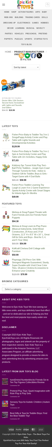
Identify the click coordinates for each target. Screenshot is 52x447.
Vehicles (19, 34)
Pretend (43, 34)
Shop (13, 12)
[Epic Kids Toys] (25, 4)
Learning (20, 28)
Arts (37, 12)
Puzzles (19, 39)
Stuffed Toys (41, 39)
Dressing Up (9, 23)
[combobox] (26, 289)
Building (19, 17)
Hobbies (45, 23)
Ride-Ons (8, 17)
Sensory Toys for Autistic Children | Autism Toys (30, 403)
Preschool (31, 34)
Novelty (40, 28)
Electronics (23, 23)
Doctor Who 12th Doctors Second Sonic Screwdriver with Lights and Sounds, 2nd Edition (13, 104)
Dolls (45, 17)
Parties (9, 34)
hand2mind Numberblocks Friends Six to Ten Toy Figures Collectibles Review (29, 381)
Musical (30, 28)
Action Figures (26, 12)
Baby (44, 12)
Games (35, 23)
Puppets (8, 39)
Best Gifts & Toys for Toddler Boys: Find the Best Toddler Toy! (28, 414)
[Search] (47, 5)
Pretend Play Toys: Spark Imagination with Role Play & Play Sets (30, 392)
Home (6, 12)
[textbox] (25, 289)
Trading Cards (32, 17)
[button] (3, 4)
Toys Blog (26, 44)
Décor (10, 28)
